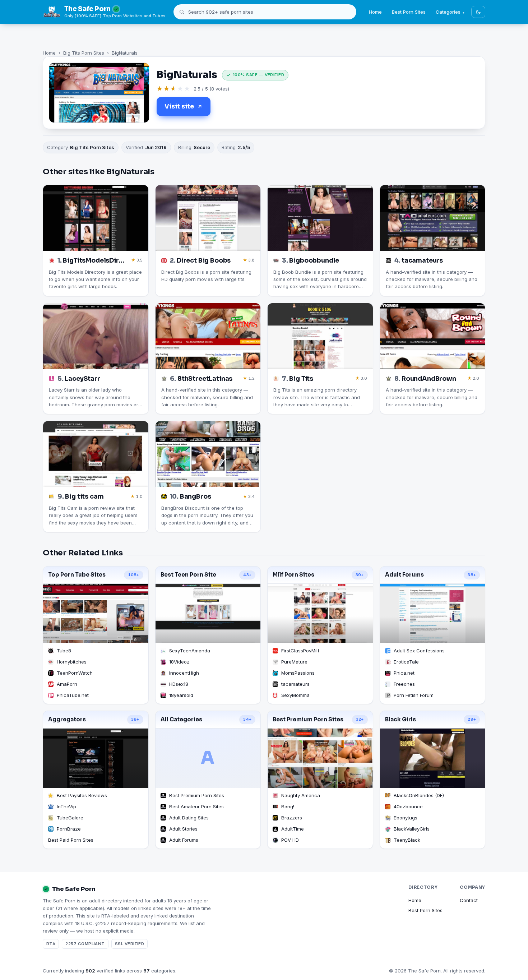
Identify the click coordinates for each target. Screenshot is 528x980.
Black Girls (400, 719)
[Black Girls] (432, 758)
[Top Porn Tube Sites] (95, 613)
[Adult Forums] (432, 613)
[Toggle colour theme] (478, 12)
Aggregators (67, 719)
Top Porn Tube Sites (77, 575)
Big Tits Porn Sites (83, 53)
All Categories (181, 719)
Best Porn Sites (409, 12)
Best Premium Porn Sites (308, 719)
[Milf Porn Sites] (320, 613)
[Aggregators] (95, 758)
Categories (448, 12)
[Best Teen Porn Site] (208, 613)
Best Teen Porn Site (188, 575)
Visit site (179, 106)
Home (375, 12)
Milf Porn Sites (293, 575)
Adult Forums (404, 575)
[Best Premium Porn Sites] (320, 758)
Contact (469, 900)
